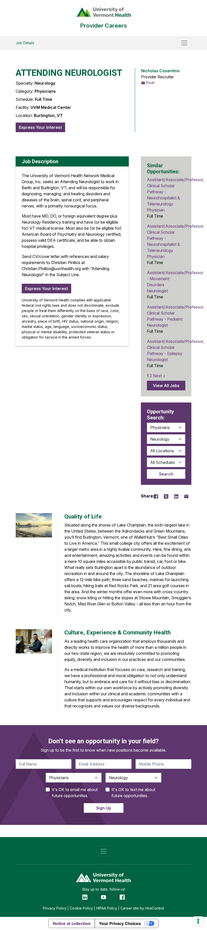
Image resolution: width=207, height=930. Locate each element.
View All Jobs (166, 385)
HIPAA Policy (106, 908)
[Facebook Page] (122, 897)
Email (149, 82)
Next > (159, 375)
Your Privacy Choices (120, 923)
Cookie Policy (81, 908)
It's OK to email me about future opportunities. (75, 792)
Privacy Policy (54, 908)
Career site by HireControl (142, 908)
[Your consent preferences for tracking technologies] (198, 921)
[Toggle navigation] (184, 43)
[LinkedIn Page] (85, 897)
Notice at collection (72, 923)
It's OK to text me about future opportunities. (133, 792)
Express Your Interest (40, 127)
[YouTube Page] (103, 897)
